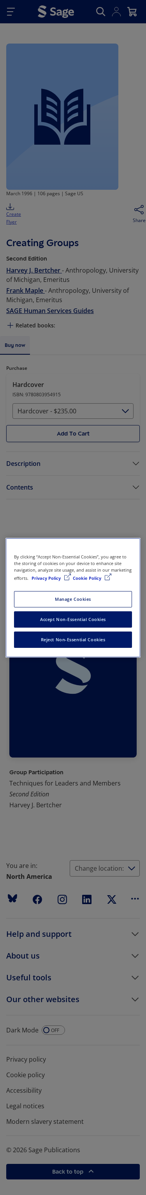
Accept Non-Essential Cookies (73, 619)
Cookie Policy (87, 578)
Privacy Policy (47, 578)
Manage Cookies (73, 599)
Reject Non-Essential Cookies (73, 639)
